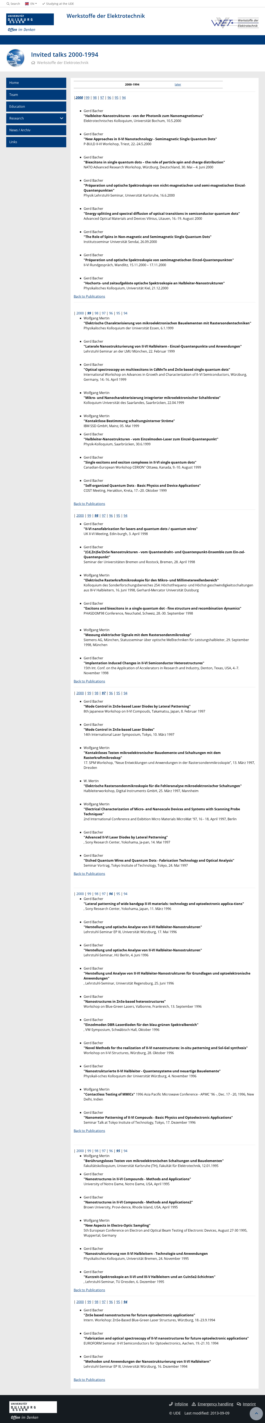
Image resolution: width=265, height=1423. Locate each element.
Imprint (249, 1403)
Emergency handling (215, 1403)
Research (16, 118)
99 (87, 97)
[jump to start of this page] (256, 1413)
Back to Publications (89, 296)
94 (124, 97)
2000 (79, 97)
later (178, 84)
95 (116, 97)
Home (14, 82)
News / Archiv (19, 130)
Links (13, 142)
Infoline (181, 1403)
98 (95, 97)
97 (102, 97)
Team (13, 94)
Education (17, 106)
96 (109, 97)
